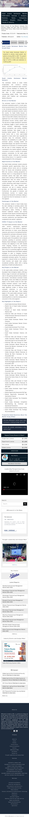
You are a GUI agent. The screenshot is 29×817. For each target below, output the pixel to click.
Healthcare (14, 793)
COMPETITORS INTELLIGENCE (14, 766)
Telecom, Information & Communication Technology (14, 791)
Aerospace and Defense (14, 782)
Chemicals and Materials (14, 784)
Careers (14, 742)
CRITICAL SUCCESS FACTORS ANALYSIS (14, 775)
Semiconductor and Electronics (14, 786)
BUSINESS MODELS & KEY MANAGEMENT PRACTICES (14, 773)
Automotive (14, 795)
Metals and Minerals (15, 800)
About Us (14, 739)
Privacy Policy (14, 744)
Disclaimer (14, 751)
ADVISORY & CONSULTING (14, 762)
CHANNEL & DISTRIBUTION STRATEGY (14, 768)
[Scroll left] (2, 43)
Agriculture (14, 805)
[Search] (23, 2)
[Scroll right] (27, 43)
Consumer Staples (14, 796)
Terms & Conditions (14, 746)
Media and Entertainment (14, 802)
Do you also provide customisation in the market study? (14, 428)
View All (14, 564)
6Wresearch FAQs (14, 749)
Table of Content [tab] (14, 42)
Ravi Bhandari (24, 36)
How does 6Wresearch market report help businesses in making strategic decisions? (14, 421)
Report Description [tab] (6, 42)
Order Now (14, 451)
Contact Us (14, 753)
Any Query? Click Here (14, 463)
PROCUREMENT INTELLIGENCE (14, 769)
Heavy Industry (14, 789)
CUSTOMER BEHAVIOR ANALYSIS (14, 771)
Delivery (14, 748)
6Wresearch (11, 816)
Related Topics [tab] (21, 42)
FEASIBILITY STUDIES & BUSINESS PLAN (14, 764)
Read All (5, 695)
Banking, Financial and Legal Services (14, 798)
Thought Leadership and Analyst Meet (14, 755)
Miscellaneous (14, 803)
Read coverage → (11, 530)
